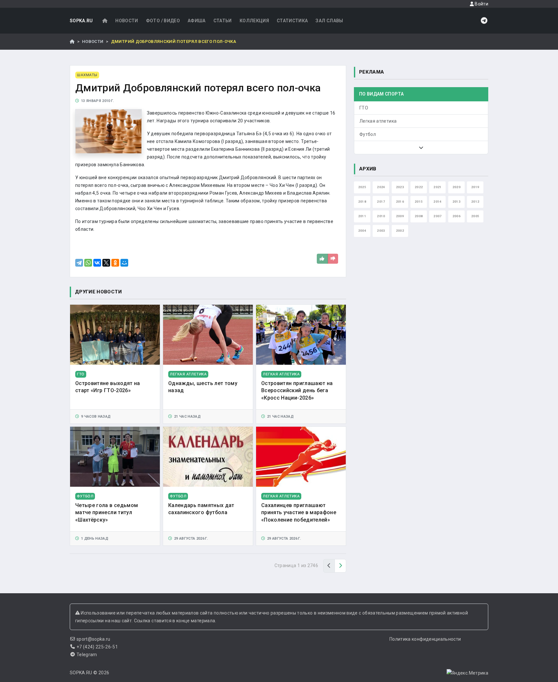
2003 (381, 230)
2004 (362, 230)
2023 (400, 187)
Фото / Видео (163, 20)
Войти (481, 3)
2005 (475, 216)
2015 (419, 201)
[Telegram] (79, 263)
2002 (400, 230)
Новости (126, 20)
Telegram (87, 654)
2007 (437, 216)
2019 (475, 187)
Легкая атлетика (378, 121)
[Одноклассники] (115, 263)
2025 (362, 187)
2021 (437, 187)
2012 (475, 201)
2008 (419, 216)
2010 (381, 216)
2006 (456, 216)
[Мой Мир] (124, 263)
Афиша (197, 20)
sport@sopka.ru (93, 639)
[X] (106, 263)
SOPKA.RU (81, 20)
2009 (400, 216)
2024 (381, 187)
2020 (456, 187)
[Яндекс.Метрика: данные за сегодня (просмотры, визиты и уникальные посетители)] (467, 673)
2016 (400, 201)
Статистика (292, 20)
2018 (362, 201)
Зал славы (329, 20)
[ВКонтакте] (97, 263)
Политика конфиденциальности (425, 639)
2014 (437, 201)
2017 (381, 201)
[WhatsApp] (88, 263)
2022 (419, 187)
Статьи (222, 20)
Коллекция (254, 20)
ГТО (363, 107)
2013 (456, 201)
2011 (362, 216)
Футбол (367, 134)
